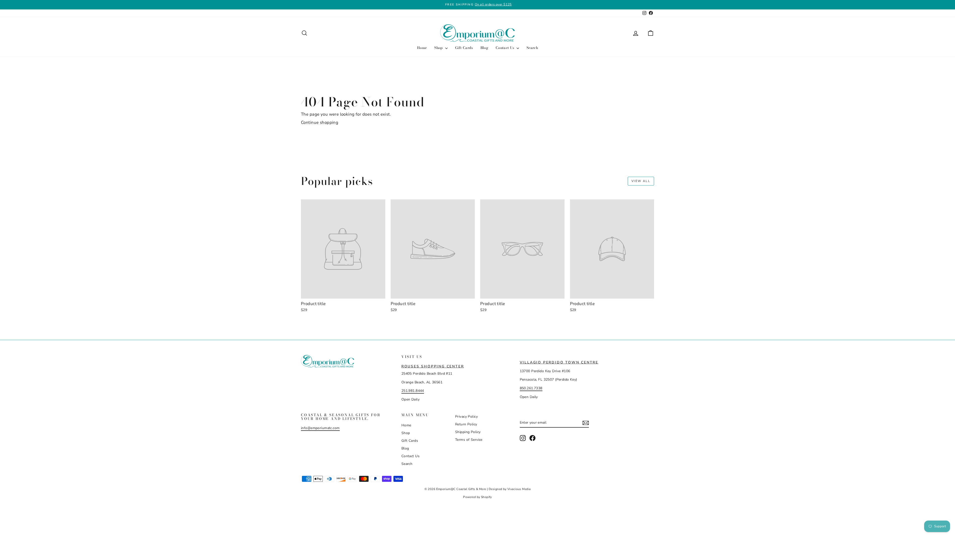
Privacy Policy (466, 416)
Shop (439, 47)
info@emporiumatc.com (320, 428)
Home (422, 47)
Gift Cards (464, 47)
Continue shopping (319, 122)
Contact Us (505, 47)
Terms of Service (468, 439)
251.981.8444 (412, 390)
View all (640, 181)
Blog (484, 47)
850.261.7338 (531, 388)
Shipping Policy (467, 432)
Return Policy (466, 424)
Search (532, 47)
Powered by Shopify (477, 497)
